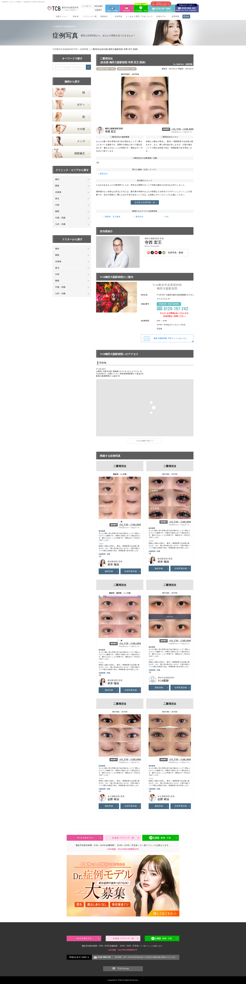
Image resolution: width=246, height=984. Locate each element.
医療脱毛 (98, 10)
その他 (81, 129)
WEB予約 (126, 11)
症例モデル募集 (112, 11)
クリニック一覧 (90, 16)
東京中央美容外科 (166, 678)
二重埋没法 (103, 174)
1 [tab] (118, 521)
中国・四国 (60, 218)
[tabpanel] (120, 496)
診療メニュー (61, 16)
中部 (57, 205)
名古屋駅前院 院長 (116, 796)
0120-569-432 (104, 957)
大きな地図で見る (143, 441)
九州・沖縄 (60, 224)
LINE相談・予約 (141, 8)
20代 (167, 217)
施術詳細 (109, 571)
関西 (57, 211)
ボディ (81, 104)
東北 (57, 199)
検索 (187, 16)
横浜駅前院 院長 (115, 562)
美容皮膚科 (98, 6)
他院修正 (79, 153)
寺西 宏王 (110, 131)
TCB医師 (163, 680)
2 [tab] (121, 521)
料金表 (76, 16)
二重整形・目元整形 (111, 217)
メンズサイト (87, 6)
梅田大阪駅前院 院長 (114, 129)
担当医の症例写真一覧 (145, 202)
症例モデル (161, 16)
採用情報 (175, 16)
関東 (57, 186)
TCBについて (147, 16)
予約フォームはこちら (170, 338)
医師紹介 (104, 16)
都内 (57, 179)
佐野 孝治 (113, 799)
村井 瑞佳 (113, 564)
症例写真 (118, 16)
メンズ (81, 141)
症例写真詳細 (131, 571)
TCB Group (123, 968)
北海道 (58, 192)
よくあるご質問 (132, 16)
